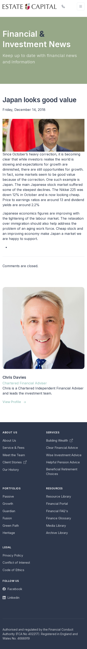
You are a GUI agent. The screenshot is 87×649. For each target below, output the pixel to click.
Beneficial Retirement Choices (61, 471)
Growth (8, 504)
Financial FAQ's (57, 511)
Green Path (11, 526)
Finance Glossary (58, 518)
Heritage (9, 533)
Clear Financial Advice (62, 448)
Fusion (7, 518)
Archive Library (57, 533)
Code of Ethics (13, 570)
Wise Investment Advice (64, 455)
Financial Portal (57, 504)
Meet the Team (14, 455)
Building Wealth (57, 440)
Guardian (9, 511)
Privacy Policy (13, 555)
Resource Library (58, 496)
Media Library (56, 526)
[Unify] (30, 6)
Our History (11, 470)
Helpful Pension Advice (63, 462)
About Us (9, 440)
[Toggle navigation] (80, 6)
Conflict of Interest (16, 563)
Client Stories (13, 462)
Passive (8, 496)
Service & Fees (13, 448)
